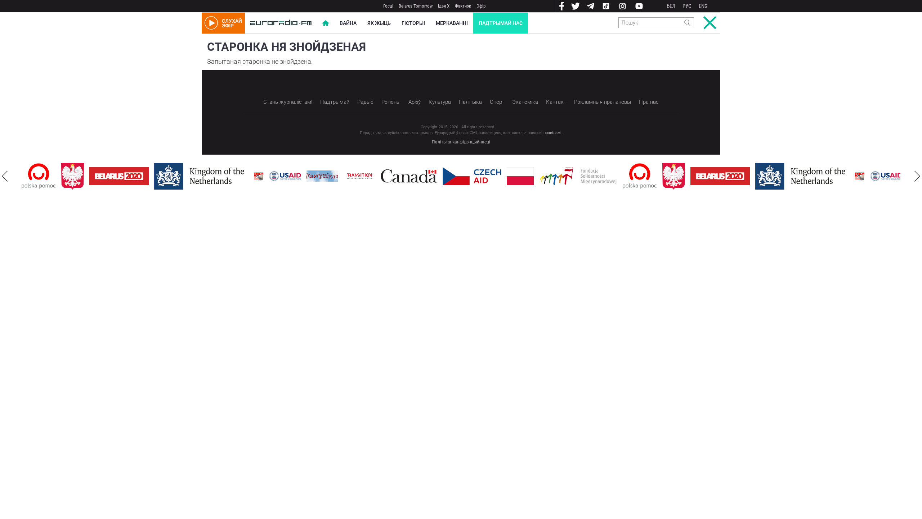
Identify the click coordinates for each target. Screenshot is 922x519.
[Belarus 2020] (119, 176)
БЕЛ (671, 6)
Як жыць (379, 23)
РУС (687, 6)
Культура (440, 102)
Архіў (414, 102)
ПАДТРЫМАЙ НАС (501, 23)
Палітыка (470, 102)
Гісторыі (413, 23)
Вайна (348, 23)
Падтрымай (334, 102)
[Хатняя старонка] (281, 23)
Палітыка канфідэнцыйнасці (461, 142)
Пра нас (649, 102)
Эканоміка (525, 102)
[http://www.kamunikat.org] (322, 176)
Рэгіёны (390, 102)
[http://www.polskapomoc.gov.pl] (39, 176)
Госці (388, 6)
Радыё (365, 102)
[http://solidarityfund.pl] (578, 176)
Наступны (917, 176)
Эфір (480, 6)
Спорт (497, 102)
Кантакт (556, 102)
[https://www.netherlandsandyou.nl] (201, 176)
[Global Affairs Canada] (409, 176)
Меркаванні (452, 23)
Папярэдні (5, 176)
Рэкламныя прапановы (602, 102)
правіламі (552, 132)
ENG (703, 6)
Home (325, 23)
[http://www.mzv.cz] (359, 176)
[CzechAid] (472, 176)
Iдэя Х (443, 6)
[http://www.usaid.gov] (285, 176)
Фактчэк (463, 6)
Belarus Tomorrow (416, 6)
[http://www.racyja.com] (258, 176)
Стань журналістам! (287, 102)
